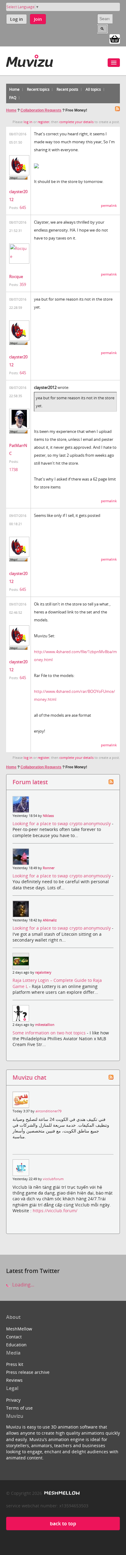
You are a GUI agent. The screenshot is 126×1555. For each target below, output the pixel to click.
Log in (16, 19)
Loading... (22, 1284)
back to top (63, 1523)
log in (28, 122)
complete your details (76, 122)
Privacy (13, 1400)
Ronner (48, 868)
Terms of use (19, 1408)
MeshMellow (19, 1329)
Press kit (14, 1364)
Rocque (16, 276)
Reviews (14, 1380)
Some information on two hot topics (50, 1033)
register (43, 122)
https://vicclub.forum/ (55, 1210)
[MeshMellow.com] (61, 1493)
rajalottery (43, 972)
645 (23, 207)
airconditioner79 (48, 1111)
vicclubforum (53, 1179)
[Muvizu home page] (29, 59)
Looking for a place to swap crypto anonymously (62, 823)
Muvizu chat (29, 1077)
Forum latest (30, 782)
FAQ (12, 97)
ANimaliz (50, 920)
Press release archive (28, 1372)
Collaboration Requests (40, 110)
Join (38, 19)
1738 (13, 469)
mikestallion (44, 1025)
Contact (14, 1337)
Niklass (48, 816)
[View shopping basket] (114, 38)
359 (23, 284)
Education (16, 1345)
